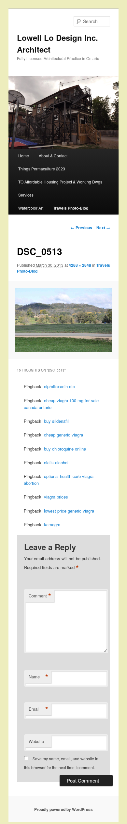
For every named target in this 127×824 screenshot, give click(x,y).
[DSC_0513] (63, 320)
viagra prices (56, 497)
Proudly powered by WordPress (63, 809)
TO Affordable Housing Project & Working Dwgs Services (60, 188)
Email (38, 709)
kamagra (52, 524)
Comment (40, 596)
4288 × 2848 (80, 265)
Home (23, 155)
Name (38, 677)
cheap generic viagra (63, 435)
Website (36, 741)
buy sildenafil (56, 421)
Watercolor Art (30, 208)
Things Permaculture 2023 (41, 168)
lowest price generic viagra (69, 511)
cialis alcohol (56, 462)
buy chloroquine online (65, 449)
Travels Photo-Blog (70, 208)
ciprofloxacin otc (59, 386)
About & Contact (53, 155)
